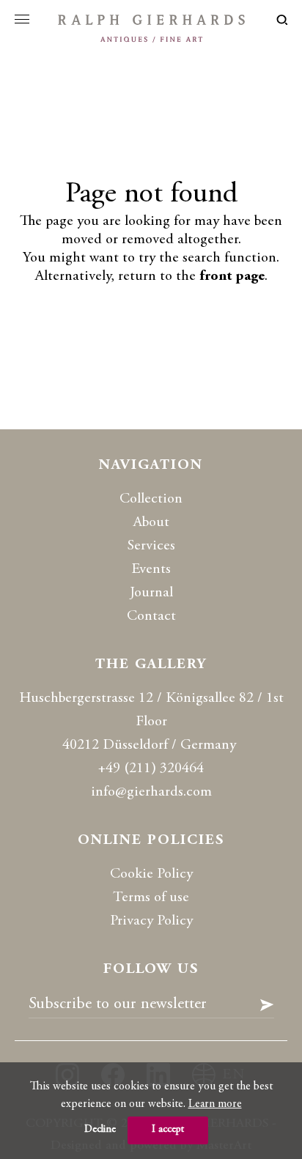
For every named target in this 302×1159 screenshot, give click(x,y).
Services (151, 546)
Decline (100, 1130)
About (151, 522)
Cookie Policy (151, 874)
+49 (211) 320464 (151, 769)
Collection (151, 499)
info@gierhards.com (151, 792)
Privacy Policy (151, 921)
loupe (281, 20)
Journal (151, 593)
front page (232, 276)
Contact (151, 616)
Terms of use (151, 898)
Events (151, 569)
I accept (168, 1130)
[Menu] (22, 19)
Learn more (215, 1104)
